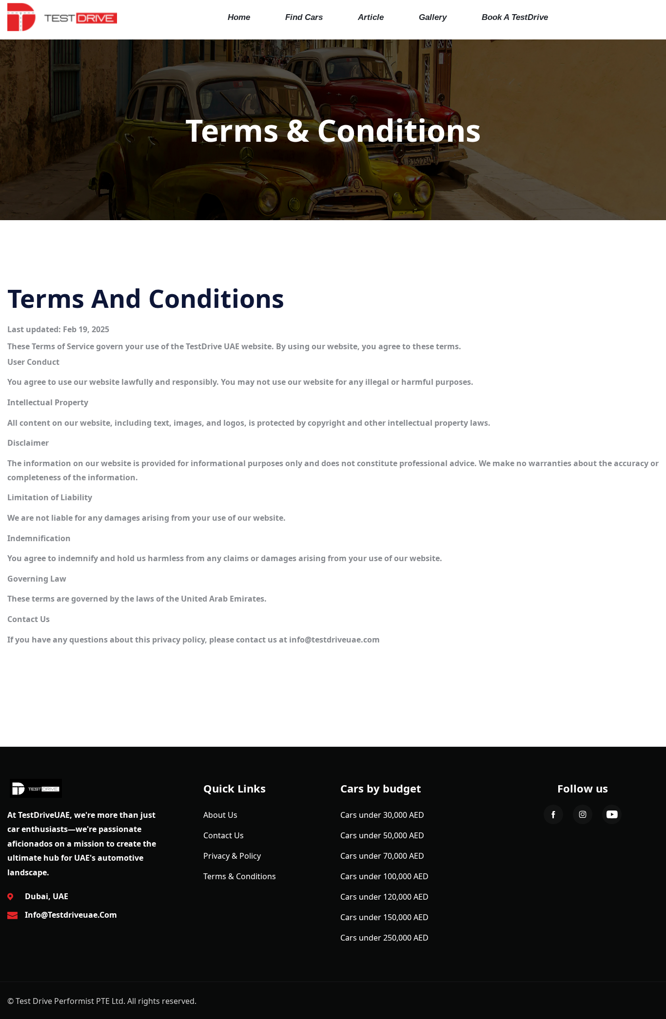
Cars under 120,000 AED (384, 896)
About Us (220, 815)
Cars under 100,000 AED (384, 876)
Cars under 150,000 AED (384, 917)
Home (239, 17)
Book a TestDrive (515, 17)
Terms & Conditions (239, 876)
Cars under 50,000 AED (382, 835)
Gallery (433, 17)
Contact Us (223, 835)
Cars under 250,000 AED (384, 937)
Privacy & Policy (232, 855)
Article (371, 17)
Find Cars (304, 17)
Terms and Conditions (145, 298)
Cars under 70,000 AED (382, 855)
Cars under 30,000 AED (382, 815)
